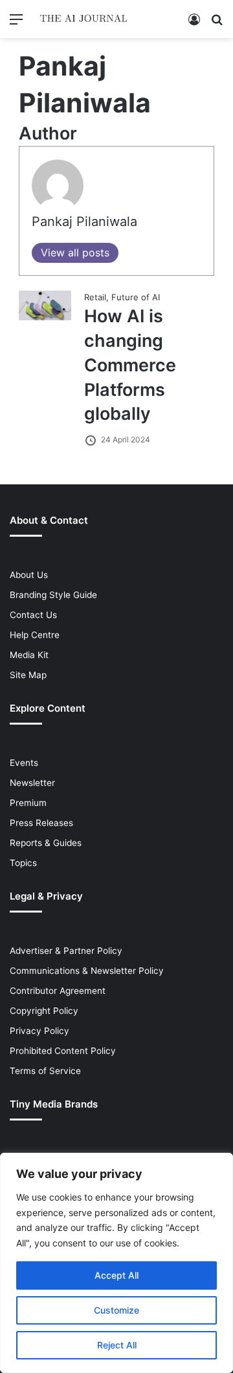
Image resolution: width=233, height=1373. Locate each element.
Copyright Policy (44, 1011)
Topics (23, 863)
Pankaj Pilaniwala (84, 221)
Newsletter (32, 783)
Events (24, 763)
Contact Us (33, 615)
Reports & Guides (46, 843)
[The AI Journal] (84, 19)
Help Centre (35, 635)
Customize (116, 1310)
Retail (95, 297)
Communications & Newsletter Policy (87, 970)
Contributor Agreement (57, 991)
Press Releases (41, 823)
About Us (29, 575)
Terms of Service (45, 1071)
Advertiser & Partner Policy (66, 950)
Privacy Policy (39, 1031)
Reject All (117, 1344)
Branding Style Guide (53, 595)
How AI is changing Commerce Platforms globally (130, 364)
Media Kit (29, 655)
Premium (28, 803)
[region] (116, 1263)
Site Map (28, 675)
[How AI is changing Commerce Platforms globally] (45, 317)
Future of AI (135, 297)
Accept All (116, 1275)
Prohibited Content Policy (63, 1051)
